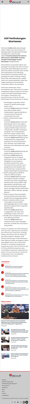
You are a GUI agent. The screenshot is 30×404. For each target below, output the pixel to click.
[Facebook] (12, 402)
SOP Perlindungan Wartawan (9, 383)
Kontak (4, 393)
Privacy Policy (5, 385)
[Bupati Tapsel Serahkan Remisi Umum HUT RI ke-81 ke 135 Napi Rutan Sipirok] (5, 357)
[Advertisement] (15, 19)
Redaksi (4, 380)
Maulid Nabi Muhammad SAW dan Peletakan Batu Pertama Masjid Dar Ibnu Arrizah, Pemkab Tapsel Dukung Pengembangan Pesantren (17, 275)
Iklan (3, 389)
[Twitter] (15, 402)
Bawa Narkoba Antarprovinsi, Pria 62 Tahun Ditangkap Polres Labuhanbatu (16, 295)
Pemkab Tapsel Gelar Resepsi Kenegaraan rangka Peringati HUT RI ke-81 (19, 347)
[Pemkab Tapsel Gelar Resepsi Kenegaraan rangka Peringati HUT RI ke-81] (5, 349)
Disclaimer (4, 387)
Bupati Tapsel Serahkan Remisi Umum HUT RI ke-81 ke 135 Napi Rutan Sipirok (19, 355)
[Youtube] (18, 402)
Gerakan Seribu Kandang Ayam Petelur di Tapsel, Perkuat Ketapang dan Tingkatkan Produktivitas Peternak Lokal (19, 339)
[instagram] (21, 402)
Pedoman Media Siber (7, 381)
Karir (3, 391)
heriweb (26, 398)
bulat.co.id (7, 398)
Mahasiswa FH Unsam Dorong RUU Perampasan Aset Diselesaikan (14, 267)
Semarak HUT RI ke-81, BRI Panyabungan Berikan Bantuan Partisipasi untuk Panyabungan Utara (19, 331)
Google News (5, 395)
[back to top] (26, 402)
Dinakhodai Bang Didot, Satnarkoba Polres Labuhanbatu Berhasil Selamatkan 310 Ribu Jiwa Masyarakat (16, 282)
